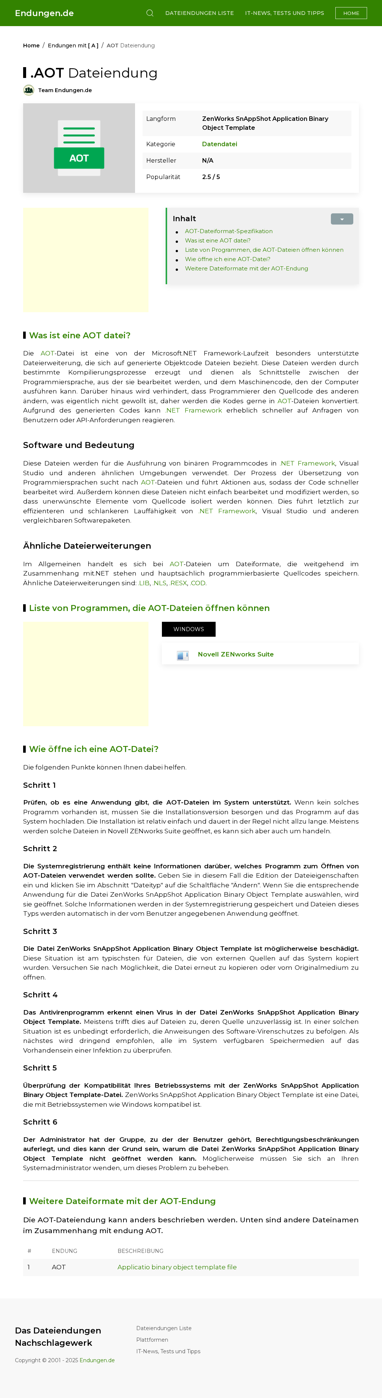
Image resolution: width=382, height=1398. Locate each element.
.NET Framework (193, 410)
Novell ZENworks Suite (236, 654)
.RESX (178, 583)
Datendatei (219, 144)
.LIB (144, 583)
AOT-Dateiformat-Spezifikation (229, 231)
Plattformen (152, 1339)
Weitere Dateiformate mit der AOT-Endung (246, 268)
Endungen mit (73, 45)
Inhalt (184, 218)
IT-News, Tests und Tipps (284, 13)
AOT (47, 353)
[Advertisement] (85, 260)
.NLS (159, 583)
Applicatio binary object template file (177, 1267)
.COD (198, 583)
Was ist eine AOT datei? (218, 240)
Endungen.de (44, 13)
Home (351, 13)
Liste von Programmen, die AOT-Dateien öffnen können (264, 249)
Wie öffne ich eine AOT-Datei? (227, 259)
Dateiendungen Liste (199, 13)
